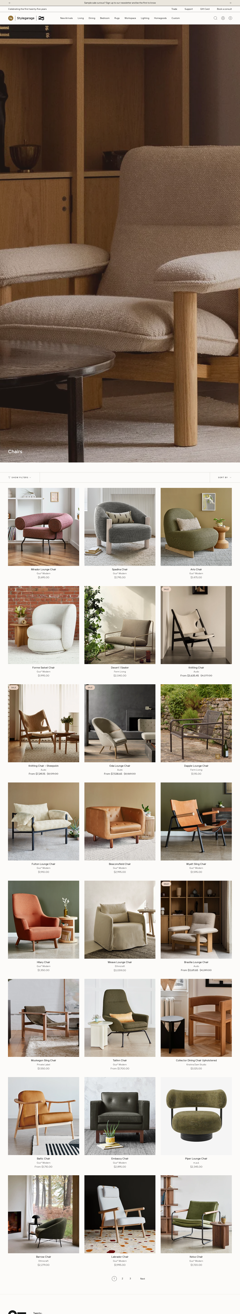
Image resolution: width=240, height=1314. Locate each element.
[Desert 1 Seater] (120, 625)
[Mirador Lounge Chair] (43, 527)
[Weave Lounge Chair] (120, 920)
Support (189, 8)
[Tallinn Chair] (120, 1018)
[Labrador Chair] (120, 1214)
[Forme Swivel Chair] (43, 625)
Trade (174, 8)
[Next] (230, 2)
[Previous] (9, 2)
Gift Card (204, 8)
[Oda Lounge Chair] (120, 723)
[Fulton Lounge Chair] (43, 821)
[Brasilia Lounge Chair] (196, 920)
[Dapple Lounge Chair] (196, 723)
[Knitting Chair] (196, 625)
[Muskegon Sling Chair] (43, 1018)
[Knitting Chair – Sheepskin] (43, 723)
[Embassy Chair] (120, 1116)
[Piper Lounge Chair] (196, 1116)
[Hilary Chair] (43, 920)
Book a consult (224, 8)
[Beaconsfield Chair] (120, 821)
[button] (80, 18)
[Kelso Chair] (196, 1214)
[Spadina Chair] (120, 527)
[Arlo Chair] (196, 527)
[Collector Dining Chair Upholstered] (196, 1018)
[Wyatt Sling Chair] (196, 821)
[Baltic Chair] (43, 1116)
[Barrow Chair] (43, 1214)
